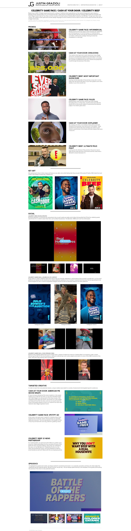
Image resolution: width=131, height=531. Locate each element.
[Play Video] (47, 39)
